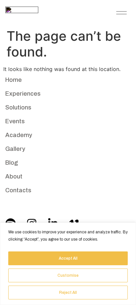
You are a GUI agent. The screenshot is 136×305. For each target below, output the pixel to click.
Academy (18, 135)
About (13, 176)
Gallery (15, 149)
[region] (68, 264)
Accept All (68, 258)
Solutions (18, 107)
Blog (11, 162)
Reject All (68, 292)
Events (15, 121)
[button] (121, 12)
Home (13, 80)
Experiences (23, 93)
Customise (68, 275)
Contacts (18, 190)
